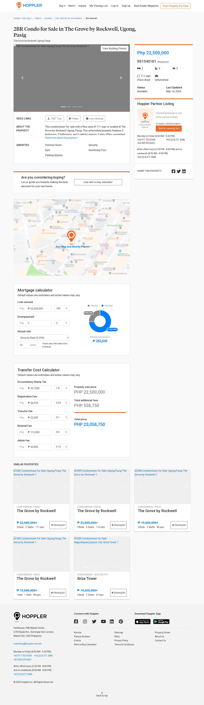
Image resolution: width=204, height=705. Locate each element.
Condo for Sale (23, 18)
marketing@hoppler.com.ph (27, 643)
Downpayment (26, 316)
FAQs (117, 636)
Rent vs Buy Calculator (85, 644)
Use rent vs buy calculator (98, 182)
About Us (159, 636)
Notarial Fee (25, 425)
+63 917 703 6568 (23, 655)
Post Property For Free (175, 5)
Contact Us (160, 640)
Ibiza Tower (87, 578)
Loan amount (25, 302)
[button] (22, 77)
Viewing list (59, 525)
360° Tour (56, 118)
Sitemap (118, 632)
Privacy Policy (121, 640)
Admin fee (23, 440)
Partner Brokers (82, 636)
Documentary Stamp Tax (32, 381)
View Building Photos (115, 48)
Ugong (48, 18)
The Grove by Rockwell (68, 18)
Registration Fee (27, 396)
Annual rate (24, 331)
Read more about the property (60, 138)
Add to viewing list (168, 128)
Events (77, 640)
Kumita (77, 632)
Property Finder (162, 632)
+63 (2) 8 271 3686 (43, 655)
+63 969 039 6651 (23, 659)
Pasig (38, 18)
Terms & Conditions (124, 644)
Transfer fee (25, 411)
